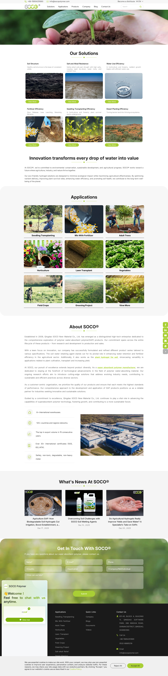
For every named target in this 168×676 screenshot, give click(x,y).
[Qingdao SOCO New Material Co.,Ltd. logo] (32, 6)
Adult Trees (60, 625)
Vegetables (59, 638)
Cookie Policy (75, 669)
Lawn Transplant (62, 634)
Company (89, 617)
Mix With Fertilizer (62, 621)
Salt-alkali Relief (62, 651)
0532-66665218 (125, 643)
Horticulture (60, 630)
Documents (90, 625)
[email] (165, 346)
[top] (165, 351)
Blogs (88, 621)
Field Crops (60, 643)
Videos (88, 630)
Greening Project (62, 647)
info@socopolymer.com (59, 1)
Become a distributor (126, 1)
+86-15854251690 (35, 1)
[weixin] (165, 324)
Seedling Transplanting (64, 617)
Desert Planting (61, 656)
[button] (111, 454)
